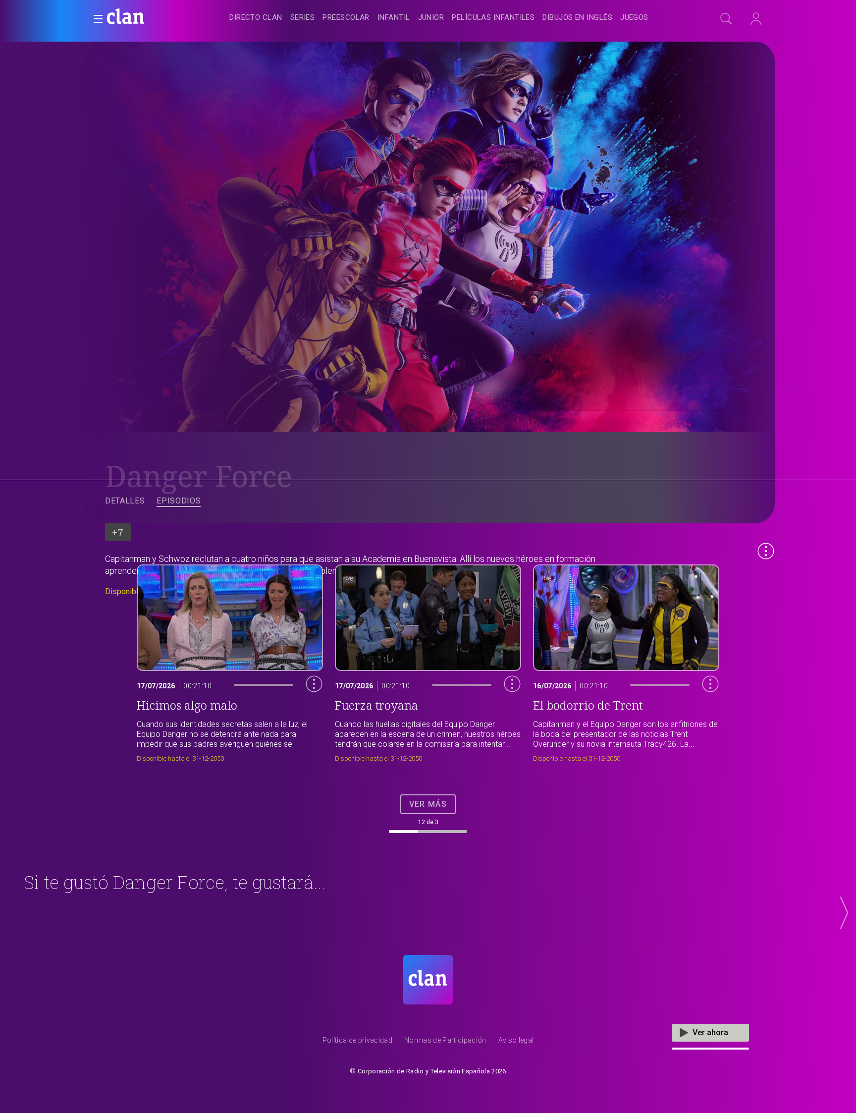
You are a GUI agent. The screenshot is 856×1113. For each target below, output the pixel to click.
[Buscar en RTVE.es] (726, 19)
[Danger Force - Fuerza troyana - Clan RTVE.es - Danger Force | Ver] (428, 661)
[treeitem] (255, 18)
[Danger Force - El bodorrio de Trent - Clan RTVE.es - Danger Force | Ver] (626, 661)
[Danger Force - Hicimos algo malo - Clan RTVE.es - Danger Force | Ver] (230, 661)
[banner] (149, 18)
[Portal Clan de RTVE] (126, 18)
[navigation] (439, 18)
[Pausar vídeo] (307, 725)
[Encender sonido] (307, 703)
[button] (95, 19)
